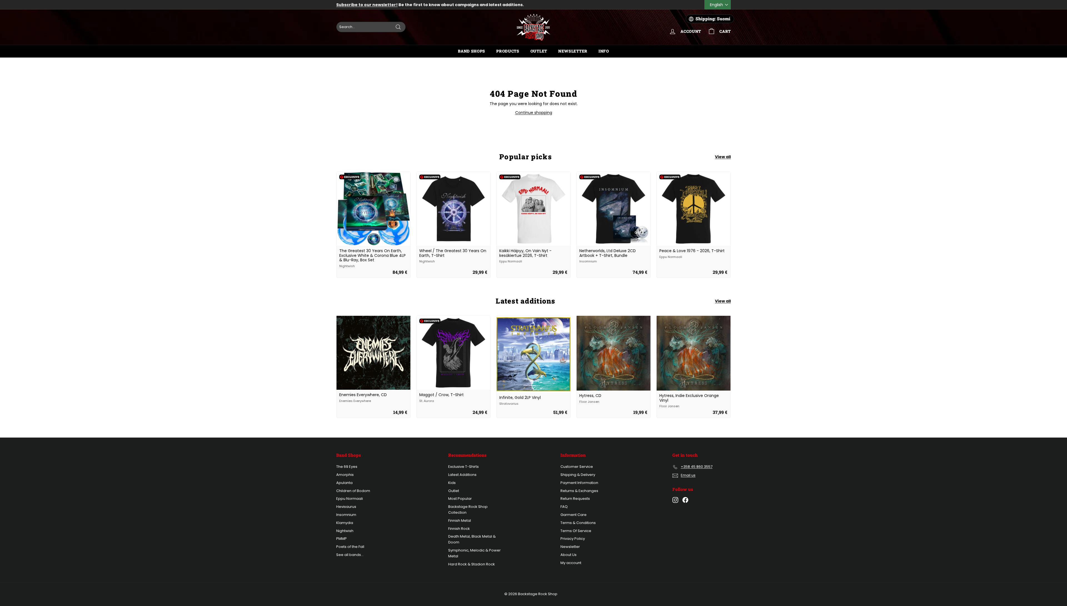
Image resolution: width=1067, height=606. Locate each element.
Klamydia (344, 522)
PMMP (341, 538)
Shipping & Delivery (577, 474)
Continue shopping (533, 112)
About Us (568, 554)
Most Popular (460, 498)
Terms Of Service (575, 530)
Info (604, 51)
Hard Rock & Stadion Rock (471, 564)
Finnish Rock (459, 528)
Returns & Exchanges (579, 490)
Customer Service (576, 466)
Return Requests (575, 498)
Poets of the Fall (350, 546)
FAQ (564, 506)
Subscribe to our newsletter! (367, 5)
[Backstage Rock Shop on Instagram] (675, 500)
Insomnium (346, 514)
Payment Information (579, 482)
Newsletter (572, 51)
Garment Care (573, 514)
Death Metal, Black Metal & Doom (472, 539)
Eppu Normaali (349, 498)
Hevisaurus (346, 506)
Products (507, 51)
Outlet (538, 51)
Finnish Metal (459, 520)
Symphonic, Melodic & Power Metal (474, 553)
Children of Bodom (353, 490)
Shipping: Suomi (712, 18)
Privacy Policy (572, 538)
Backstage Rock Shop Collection (468, 509)
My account (570, 562)
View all (723, 157)
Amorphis (345, 474)
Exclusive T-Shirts (463, 466)
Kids (452, 482)
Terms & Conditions (578, 522)
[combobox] (371, 27)
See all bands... (349, 554)
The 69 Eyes (346, 466)
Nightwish (344, 530)
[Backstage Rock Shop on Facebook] (685, 500)
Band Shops (471, 51)
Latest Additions (462, 474)
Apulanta (344, 482)
